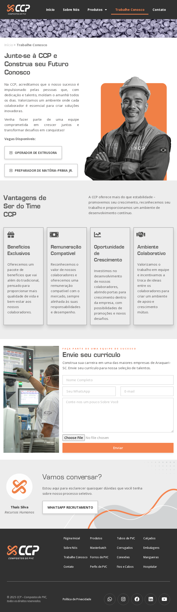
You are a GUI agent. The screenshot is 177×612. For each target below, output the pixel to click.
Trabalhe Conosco (130, 9)
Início (50, 9)
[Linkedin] (150, 599)
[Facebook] (137, 599)
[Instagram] (123, 599)
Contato (159, 9)
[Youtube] (164, 599)
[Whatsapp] (109, 599)
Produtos (95, 9)
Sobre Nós (71, 9)
